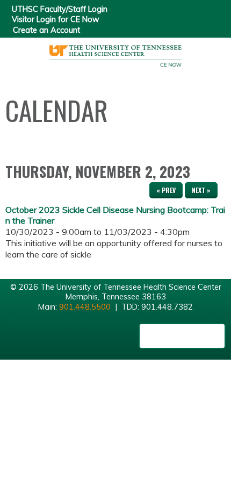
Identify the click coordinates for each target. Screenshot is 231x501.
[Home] (115, 52)
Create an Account (46, 30)
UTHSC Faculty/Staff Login (59, 9)
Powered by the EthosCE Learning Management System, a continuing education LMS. (182, 336)
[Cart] (199, 16)
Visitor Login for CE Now (55, 19)
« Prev (166, 190)
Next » (201, 190)
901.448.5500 (85, 307)
